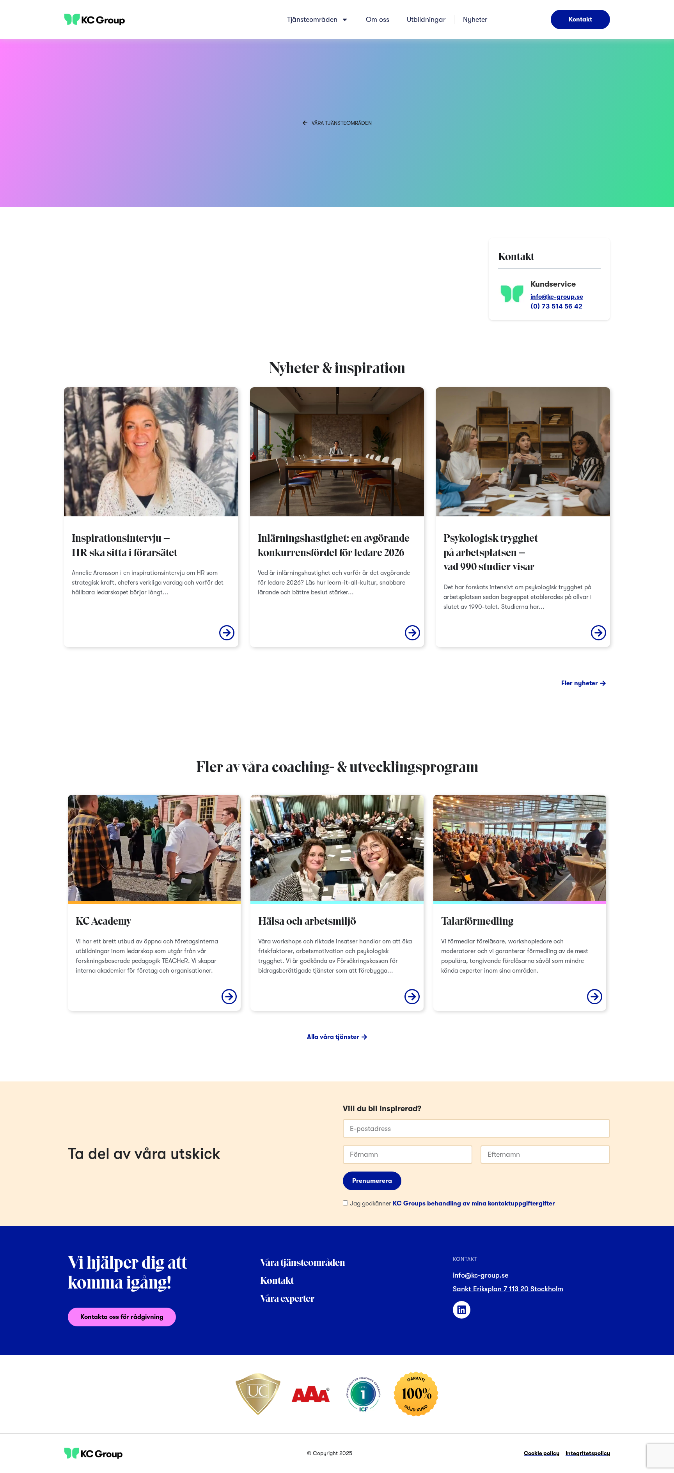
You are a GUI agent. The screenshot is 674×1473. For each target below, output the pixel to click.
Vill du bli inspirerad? (382, 1108)
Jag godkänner (452, 1203)
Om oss (377, 19)
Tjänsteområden (312, 19)
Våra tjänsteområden (302, 1263)
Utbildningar (426, 19)
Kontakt (277, 1281)
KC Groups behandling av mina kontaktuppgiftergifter (474, 1203)
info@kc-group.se (556, 296)
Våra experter (287, 1299)
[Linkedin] (461, 1310)
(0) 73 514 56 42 (556, 306)
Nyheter (475, 19)
